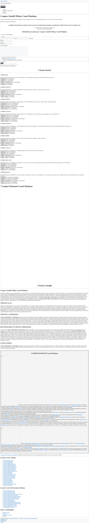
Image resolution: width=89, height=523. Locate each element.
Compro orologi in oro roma (9, 478)
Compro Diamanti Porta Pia (9, 490)
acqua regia (38, 446)
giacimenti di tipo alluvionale (65, 417)
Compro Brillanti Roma (8, 461)
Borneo (21, 419)
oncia (84, 449)
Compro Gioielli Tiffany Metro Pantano (11, 497)
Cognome (31, 38)
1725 (85, 419)
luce (48, 444)
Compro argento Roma (8, 10)
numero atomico (36, 443)
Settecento (5, 419)
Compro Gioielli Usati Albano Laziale (11, 498)
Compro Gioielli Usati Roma (9, 475)
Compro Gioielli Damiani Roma (9, 467)
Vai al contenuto (4, 1)
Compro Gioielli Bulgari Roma (9, 465)
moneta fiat (37, 448)
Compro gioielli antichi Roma (9, 464)
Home (4, 9)
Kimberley (26, 418)
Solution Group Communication (30, 518)
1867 (11, 420)
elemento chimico (28, 443)
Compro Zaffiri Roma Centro (9, 491)
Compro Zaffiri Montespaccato (9, 501)
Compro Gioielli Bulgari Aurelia (9, 504)
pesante (5, 444)
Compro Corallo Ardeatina (8, 500)
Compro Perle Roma (7, 479)
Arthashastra (73, 406)
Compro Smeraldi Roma (8, 481)
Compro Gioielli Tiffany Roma (9, 474)
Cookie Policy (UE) (7, 514)
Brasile (81, 419)
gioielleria (41, 449)
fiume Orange (37, 417)
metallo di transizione (80, 443)
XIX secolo (24, 422)
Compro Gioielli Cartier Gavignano (10, 495)
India (49, 404)
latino (53, 443)
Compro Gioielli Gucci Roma (9, 469)
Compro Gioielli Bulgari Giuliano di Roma (12, 503)
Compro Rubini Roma (7, 480)
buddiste (10, 407)
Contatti (4, 13)
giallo (20, 444)
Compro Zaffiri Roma (7, 482)
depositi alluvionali (64, 404)
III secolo (20, 408)
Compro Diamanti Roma (6, 3)
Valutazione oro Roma (7, 485)
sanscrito (68, 406)
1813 (19, 423)
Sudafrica (13, 417)
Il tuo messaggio (4, 45)
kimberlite (52, 418)
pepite (8, 447)
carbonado (20, 415)
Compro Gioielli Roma (8, 472)
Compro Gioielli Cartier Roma (9, 466)
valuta (71, 449)
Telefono (3, 43)
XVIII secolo (7, 414)
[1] (45, 405)
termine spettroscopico (65, 443)
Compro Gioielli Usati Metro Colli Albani (11, 502)
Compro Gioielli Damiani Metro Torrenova (12, 496)
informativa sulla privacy (11, 58)
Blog (4, 11)
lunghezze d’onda (38, 444)
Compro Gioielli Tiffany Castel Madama (9, 454)
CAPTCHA (3, 62)
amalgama (62, 446)
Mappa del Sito (6, 512)
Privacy (4, 513)
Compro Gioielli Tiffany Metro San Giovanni (12, 494)
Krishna (75, 404)
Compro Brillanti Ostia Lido (9, 507)
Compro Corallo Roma (8, 462)
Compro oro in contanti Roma (9, 476)
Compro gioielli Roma (7, 473)
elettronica (57, 449)
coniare (18, 448)
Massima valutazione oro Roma (9, 484)
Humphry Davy (23, 423)
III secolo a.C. (70, 412)
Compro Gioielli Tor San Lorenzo (10, 505)
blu (44, 444)
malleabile (13, 444)
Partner (4, 516)
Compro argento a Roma (8, 460)
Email (2, 40)
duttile (9, 444)
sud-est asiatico (46, 419)
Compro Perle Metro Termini (9, 493)
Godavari (80, 404)
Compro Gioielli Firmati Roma (9, 468)
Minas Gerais (55, 414)
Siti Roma (21, 518)
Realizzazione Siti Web (13, 518)
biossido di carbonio (5, 425)
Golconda (11, 409)
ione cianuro (46, 446)
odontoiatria (46, 449)
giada (57, 412)
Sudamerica (79, 414)
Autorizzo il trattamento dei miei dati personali (12, 60)
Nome (15, 38)
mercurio (54, 446)
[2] (66, 448)
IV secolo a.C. (17, 407)
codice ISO (65, 449)
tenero (2, 444)
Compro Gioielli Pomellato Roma (10, 471)
